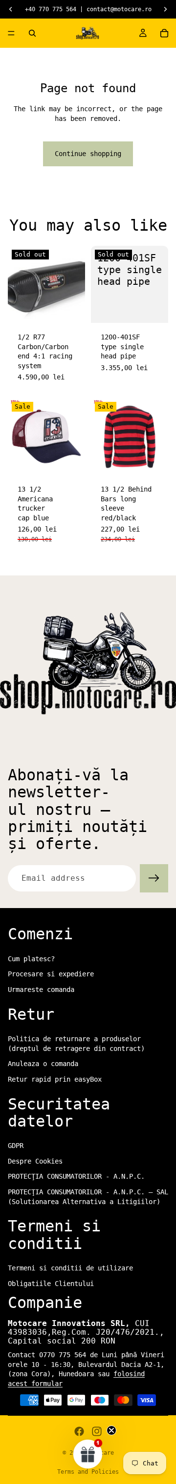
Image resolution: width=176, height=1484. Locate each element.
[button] (88, 1453)
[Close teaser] (111, 1430)
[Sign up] (154, 878)
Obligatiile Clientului (51, 1283)
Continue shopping (88, 154)
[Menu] (11, 33)
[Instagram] (97, 1431)
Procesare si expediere (51, 974)
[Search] (32, 33)
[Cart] (164, 33)
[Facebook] (79, 1431)
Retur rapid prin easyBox (55, 1079)
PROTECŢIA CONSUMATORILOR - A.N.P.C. (76, 1177)
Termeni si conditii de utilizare (70, 1268)
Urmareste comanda (41, 989)
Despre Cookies (35, 1161)
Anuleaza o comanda (43, 1064)
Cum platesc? (31, 959)
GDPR (15, 1145)
